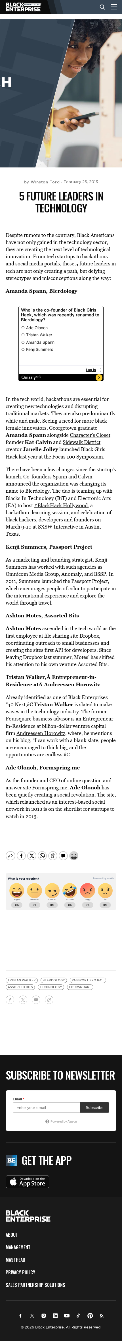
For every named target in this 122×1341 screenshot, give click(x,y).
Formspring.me (49, 787)
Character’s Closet (90, 435)
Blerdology (63, 290)
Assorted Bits (20, 987)
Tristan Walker (22, 980)
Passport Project (88, 980)
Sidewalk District (81, 442)
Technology (51, 987)
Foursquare (18, 718)
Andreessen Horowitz (40, 733)
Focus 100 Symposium (77, 456)
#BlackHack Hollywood (61, 505)
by (42, 182)
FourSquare (80, 987)
